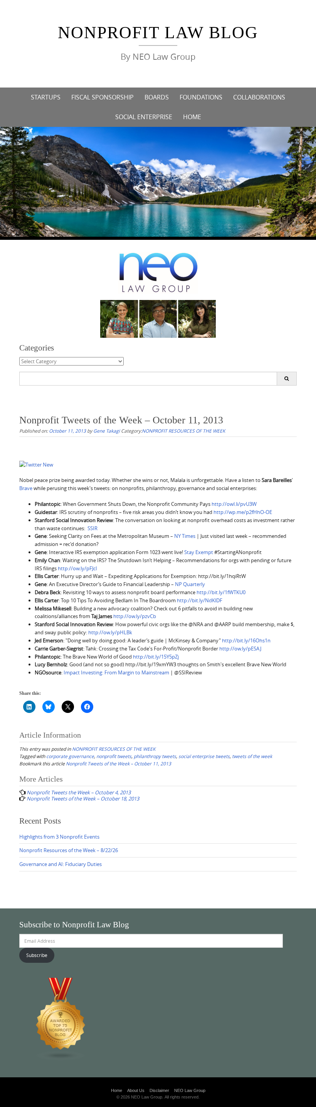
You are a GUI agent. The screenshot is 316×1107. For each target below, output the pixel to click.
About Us (136, 1090)
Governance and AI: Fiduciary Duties (60, 864)
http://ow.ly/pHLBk (110, 632)
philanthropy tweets (155, 756)
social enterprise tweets (204, 756)
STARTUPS (46, 97)
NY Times (184, 535)
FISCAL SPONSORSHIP (102, 97)
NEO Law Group (189, 1090)
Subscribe (36, 955)
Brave (25, 488)
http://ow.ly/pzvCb (134, 616)
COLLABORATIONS (259, 97)
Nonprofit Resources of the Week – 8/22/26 (68, 850)
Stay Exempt (198, 552)
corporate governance (70, 756)
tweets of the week (252, 756)
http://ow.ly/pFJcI (77, 568)
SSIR (92, 528)
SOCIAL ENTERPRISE (143, 117)
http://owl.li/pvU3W (234, 503)
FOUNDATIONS (201, 97)
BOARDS (157, 97)
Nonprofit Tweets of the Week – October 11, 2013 (118, 763)
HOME (192, 117)
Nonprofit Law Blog (158, 32)
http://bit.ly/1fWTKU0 (221, 592)
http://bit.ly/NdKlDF (199, 600)
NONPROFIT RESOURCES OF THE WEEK (183, 431)
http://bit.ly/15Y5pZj (156, 656)
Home (116, 1090)
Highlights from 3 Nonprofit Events (59, 836)
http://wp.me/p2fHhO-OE (242, 512)
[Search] (286, 379)
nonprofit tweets (113, 756)
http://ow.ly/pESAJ (240, 648)
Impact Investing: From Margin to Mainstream (115, 672)
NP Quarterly (190, 584)
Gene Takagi (106, 431)
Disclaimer (159, 1090)
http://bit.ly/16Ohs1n (246, 640)
